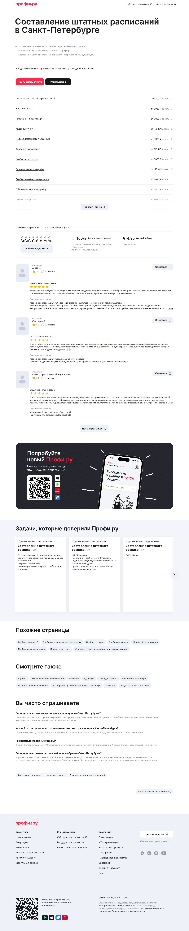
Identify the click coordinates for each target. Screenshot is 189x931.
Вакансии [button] (104, 862)
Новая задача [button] (24, 837)
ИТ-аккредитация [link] (109, 842)
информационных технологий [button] (114, 905)
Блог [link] (101, 873)
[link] (30, 81)
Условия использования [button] (30, 852)
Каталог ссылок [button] (24, 857)
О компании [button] (106, 837)
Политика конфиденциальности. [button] (128, 911)
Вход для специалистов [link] (70, 842)
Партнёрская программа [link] (113, 857)
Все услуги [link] (22, 842)
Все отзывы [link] (22, 847)
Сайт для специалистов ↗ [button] (72, 837)
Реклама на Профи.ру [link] (111, 847)
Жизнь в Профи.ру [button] (109, 867)
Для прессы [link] (105, 852)
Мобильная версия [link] (27, 862)
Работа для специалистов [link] (72, 847)
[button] (162, 267)
